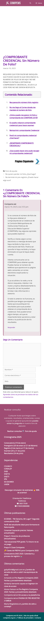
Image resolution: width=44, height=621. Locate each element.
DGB (6, 471)
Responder (11, 327)
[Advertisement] (22, 32)
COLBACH (8, 466)
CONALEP (8, 469)
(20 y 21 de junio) (14, 451)
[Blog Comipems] (14, 3)
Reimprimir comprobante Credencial (24, 130)
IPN (5, 479)
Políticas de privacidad (25, 618)
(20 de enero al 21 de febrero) (20, 445)
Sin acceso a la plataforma (29, 595)
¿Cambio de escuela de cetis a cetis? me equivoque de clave (21, 572)
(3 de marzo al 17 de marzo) (19, 448)
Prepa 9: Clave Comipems (14, 547)
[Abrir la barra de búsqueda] (30, 3)
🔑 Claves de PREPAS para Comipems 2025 (21, 550)
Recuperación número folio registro (24, 102)
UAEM (6, 484)
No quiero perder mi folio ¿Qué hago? (20, 174)
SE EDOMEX (9, 482)
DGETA (7, 474)
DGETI (6, 476)
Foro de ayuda (11, 171)
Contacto (38, 618)
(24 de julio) (13, 453)
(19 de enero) (15, 443)
